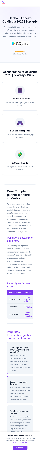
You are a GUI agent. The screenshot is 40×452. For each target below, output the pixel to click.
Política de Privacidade (20, 442)
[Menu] (36, 3)
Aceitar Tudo (20, 448)
